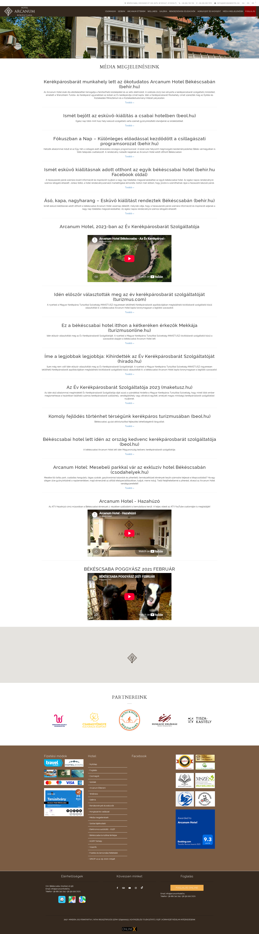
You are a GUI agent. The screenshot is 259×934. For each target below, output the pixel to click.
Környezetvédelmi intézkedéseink (178, 920)
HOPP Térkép (95, 841)
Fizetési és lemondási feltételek (103, 853)
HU (243, 3)
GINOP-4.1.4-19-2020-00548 (102, 859)
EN (248, 3)
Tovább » (129, 102)
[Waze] (62, 899)
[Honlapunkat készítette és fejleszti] (129, 929)
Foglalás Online (187, 887)
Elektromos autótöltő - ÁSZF (102, 829)
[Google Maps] (72, 899)
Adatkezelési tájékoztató (142, 920)
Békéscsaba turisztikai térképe (103, 835)
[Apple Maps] (82, 899)
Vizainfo (93, 847)
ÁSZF (158, 920)
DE (253, 3)
